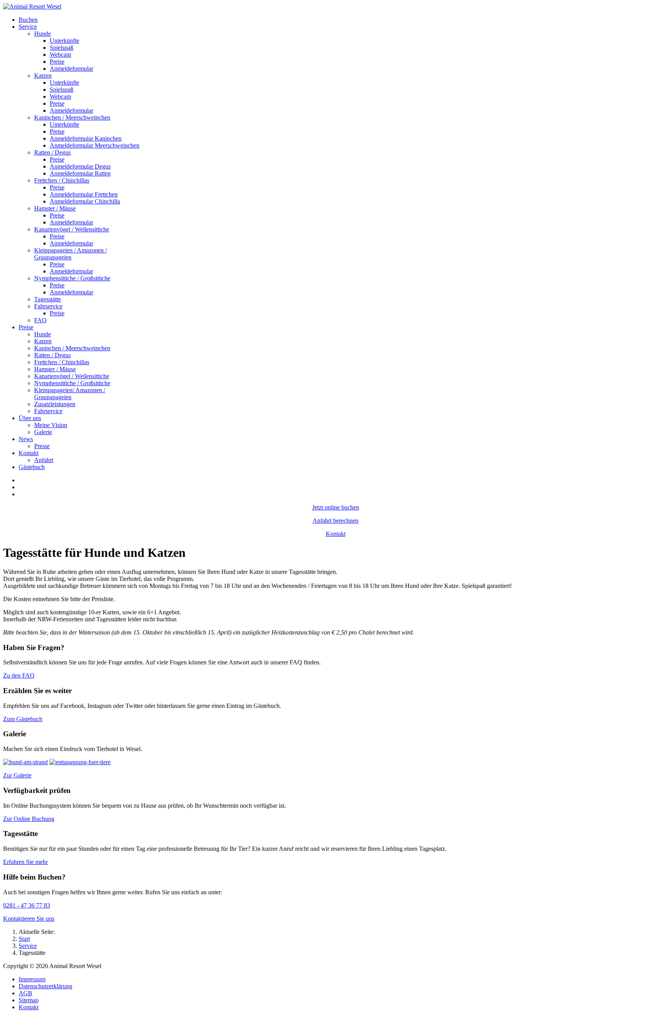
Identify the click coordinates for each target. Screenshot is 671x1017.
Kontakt (336, 533)
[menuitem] (28, 19)
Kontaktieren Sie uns (28, 918)
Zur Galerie (17, 775)
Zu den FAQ (19, 675)
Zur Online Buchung (28, 818)
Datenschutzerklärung (45, 986)
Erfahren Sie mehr (25, 862)
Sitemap (28, 1000)
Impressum (32, 979)
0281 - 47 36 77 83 (26, 905)
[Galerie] (25, 762)
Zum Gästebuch (22, 719)
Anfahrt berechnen (335, 520)
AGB (25, 993)
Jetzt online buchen (335, 507)
